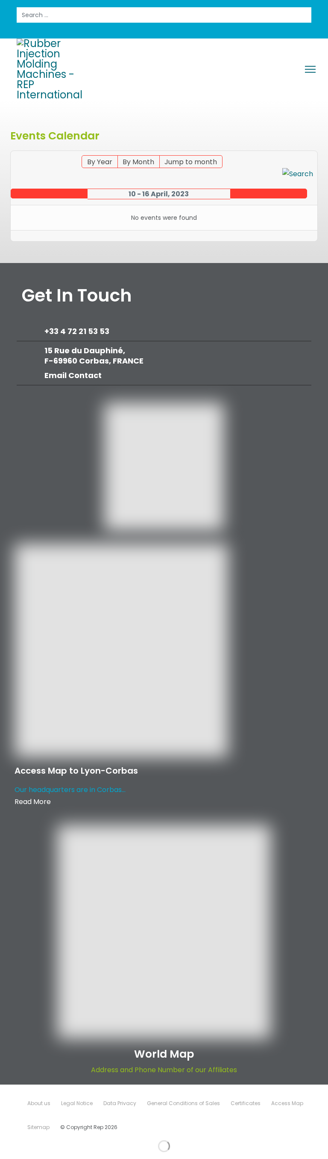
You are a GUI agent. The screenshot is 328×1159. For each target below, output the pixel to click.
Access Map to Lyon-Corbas (76, 771)
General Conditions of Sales (183, 1103)
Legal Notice (77, 1103)
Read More (33, 802)
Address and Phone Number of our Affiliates (164, 1070)
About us (38, 1103)
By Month (138, 162)
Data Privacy (119, 1103)
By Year (99, 162)
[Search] (297, 174)
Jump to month (190, 162)
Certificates (246, 1103)
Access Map (287, 1103)
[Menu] (310, 69)
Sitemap (38, 1127)
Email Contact (73, 375)
